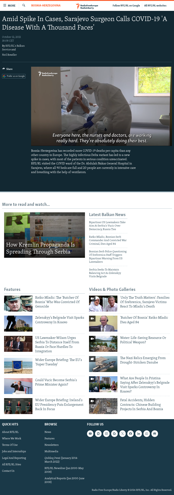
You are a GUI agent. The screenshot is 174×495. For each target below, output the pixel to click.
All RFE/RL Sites (11, 464)
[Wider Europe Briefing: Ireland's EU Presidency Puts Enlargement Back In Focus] (18, 406)
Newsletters (52, 445)
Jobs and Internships (14, 451)
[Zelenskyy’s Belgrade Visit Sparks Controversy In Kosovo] (18, 324)
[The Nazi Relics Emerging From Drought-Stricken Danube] (103, 364)
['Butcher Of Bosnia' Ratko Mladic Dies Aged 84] (103, 324)
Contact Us (8, 471)
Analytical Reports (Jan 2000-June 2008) (64, 480)
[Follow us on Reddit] (98, 433)
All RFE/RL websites (155, 5)
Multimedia (51, 451)
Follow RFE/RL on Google (126, 5)
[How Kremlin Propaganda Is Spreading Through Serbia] (44, 235)
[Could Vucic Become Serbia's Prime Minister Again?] (18, 386)
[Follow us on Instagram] (106, 433)
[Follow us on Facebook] (130, 433)
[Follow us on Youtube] (90, 433)
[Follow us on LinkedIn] (138, 433)
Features (50, 438)
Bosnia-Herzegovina (45, 5)
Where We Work (11, 438)
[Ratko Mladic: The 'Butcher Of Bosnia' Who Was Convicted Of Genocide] (18, 304)
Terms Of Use (10, 445)
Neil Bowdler (9, 55)
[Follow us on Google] (114, 433)
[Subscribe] (154, 433)
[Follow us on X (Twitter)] (122, 433)
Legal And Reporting (14, 458)
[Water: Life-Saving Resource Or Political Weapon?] (103, 344)
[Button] (7, 70)
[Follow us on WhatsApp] (146, 433)
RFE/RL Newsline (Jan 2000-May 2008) (64, 470)
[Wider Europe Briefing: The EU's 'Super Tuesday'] (18, 366)
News (48, 432)
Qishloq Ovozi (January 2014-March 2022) (61, 460)
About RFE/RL (10, 432)
